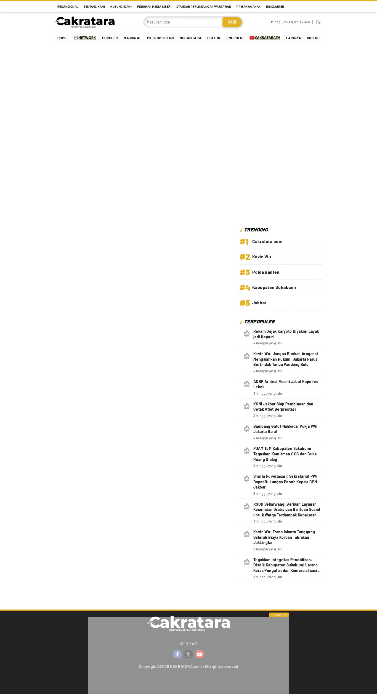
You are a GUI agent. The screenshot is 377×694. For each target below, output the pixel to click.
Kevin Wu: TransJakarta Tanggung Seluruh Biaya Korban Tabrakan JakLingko (284, 537)
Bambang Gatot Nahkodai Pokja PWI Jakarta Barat (285, 429)
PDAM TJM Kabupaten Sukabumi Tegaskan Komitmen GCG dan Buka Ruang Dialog (285, 453)
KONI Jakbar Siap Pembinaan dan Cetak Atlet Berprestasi (283, 407)
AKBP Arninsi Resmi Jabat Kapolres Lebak (285, 384)
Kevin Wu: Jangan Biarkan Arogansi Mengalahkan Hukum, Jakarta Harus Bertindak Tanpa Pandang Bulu (285, 359)
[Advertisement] (281, 135)
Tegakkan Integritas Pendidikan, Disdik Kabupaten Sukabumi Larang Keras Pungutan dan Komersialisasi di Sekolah (287, 567)
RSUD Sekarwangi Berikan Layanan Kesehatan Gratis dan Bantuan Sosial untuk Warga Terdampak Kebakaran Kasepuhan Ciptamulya (286, 512)
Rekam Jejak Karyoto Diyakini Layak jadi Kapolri (286, 334)
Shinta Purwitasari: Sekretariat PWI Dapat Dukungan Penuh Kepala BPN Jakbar (285, 481)
